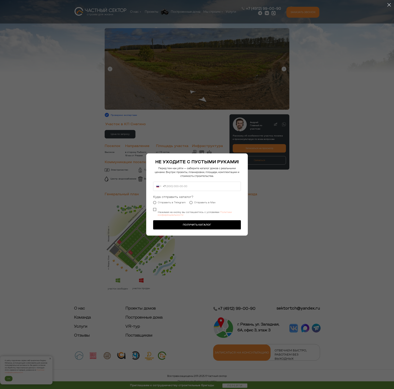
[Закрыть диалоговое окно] (389, 5)
